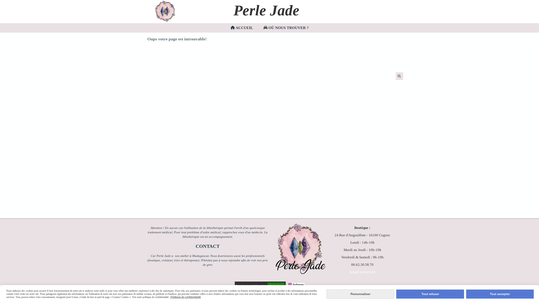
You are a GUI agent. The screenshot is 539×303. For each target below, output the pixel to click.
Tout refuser (430, 294)
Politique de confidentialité (185, 297)
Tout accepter (500, 294)
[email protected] (362, 272)
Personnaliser (360, 294)
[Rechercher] (399, 76)
